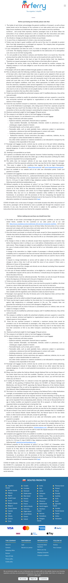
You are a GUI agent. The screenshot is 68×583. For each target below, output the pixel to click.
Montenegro (43, 498)
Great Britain (28, 514)
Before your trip (41, 549)
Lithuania (42, 493)
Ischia (41, 486)
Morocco (42, 501)
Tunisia (57, 513)
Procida (57, 493)
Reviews (7, 553)
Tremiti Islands (59, 511)
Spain (57, 501)
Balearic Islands (12, 503)
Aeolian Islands (12, 490)
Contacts (7, 547)
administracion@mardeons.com (26, 442)
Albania (10, 493)
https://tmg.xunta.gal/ (35, 167)
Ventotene (58, 518)
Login (22, 544)
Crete (9, 521)
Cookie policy (9, 561)
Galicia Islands (28, 506)
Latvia (41, 491)
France (26, 503)
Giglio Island (27, 511)
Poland (57, 488)
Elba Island (27, 496)
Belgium (10, 506)
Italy (40, 488)
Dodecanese (27, 493)
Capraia (10, 511)
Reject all (33, 578)
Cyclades (26, 488)
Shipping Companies (42, 552)
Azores (10, 500)
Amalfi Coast (12, 498)
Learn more (37, 575)
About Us (8, 544)
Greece (26, 516)
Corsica (10, 518)
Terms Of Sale (9, 556)
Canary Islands (12, 508)
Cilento (10, 516)
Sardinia (57, 496)
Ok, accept (23, 578)
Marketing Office (10, 550)
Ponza (57, 491)
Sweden (57, 508)
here (38, 199)
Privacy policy (9, 559)
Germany (26, 509)
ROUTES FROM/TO (36, 480)
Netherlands (43, 503)
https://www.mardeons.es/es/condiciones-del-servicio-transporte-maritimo (33, 224)
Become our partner (26, 547)
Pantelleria (42, 516)
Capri (9, 513)
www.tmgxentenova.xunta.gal (54, 167)
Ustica (57, 516)
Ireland (26, 519)
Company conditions (43, 555)
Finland (26, 501)
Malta (41, 496)
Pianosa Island (59, 486)
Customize (43, 578)
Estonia (26, 498)
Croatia (26, 486)
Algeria (10, 495)
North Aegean (43, 506)
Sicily (56, 498)
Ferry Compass (57, 547)
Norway (41, 513)
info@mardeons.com (40, 427)
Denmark (26, 491)
